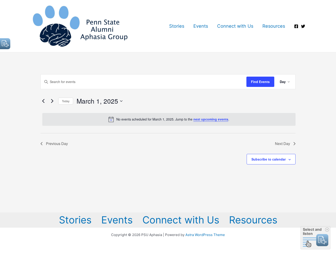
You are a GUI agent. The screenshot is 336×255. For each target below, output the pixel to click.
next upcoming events (210, 119)
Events (200, 26)
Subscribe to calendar (268, 159)
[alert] (169, 119)
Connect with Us (235, 26)
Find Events (260, 81)
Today (65, 101)
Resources (273, 26)
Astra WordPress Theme (205, 235)
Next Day (282, 143)
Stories (176, 26)
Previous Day (57, 143)
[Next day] (52, 101)
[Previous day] (43, 101)
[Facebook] (296, 26)
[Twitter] (303, 26)
